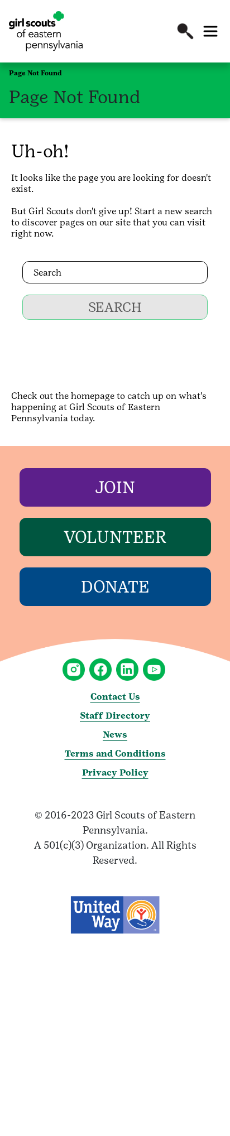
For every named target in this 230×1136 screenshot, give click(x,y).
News (115, 734)
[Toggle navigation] (210, 31)
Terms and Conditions (115, 753)
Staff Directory (115, 715)
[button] (185, 31)
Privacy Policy (115, 772)
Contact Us (115, 696)
